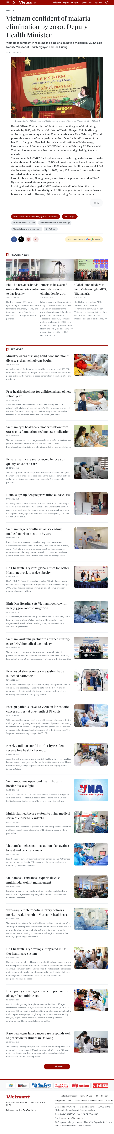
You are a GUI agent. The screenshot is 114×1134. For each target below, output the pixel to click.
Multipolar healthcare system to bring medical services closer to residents (38, 815)
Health (10, 10)
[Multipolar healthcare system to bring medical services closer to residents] (91, 822)
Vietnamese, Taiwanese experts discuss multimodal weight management (33, 880)
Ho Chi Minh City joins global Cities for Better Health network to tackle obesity (37, 570)
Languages (60, 1100)
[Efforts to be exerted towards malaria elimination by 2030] (57, 270)
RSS (96, 1095)
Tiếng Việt (57, 2)
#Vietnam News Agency (24, 222)
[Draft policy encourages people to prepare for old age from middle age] (91, 1000)
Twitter (21, 239)
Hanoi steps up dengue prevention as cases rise (38, 495)
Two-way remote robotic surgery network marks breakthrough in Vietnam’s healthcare (37, 912)
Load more (57, 1066)
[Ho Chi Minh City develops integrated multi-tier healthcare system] (91, 958)
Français (75, 2)
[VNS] (31, 1085)
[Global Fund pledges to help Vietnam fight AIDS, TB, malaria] (91, 270)
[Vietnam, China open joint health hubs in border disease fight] (91, 790)
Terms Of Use (86, 1095)
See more (17, 349)
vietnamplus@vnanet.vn (72, 1118)
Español (84, 2)
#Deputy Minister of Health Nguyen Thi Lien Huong (35, 216)
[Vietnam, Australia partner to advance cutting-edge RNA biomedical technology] (91, 648)
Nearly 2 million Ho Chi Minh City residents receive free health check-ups (36, 747)
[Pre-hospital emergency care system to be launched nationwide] (91, 680)
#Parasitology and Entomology (26, 228)
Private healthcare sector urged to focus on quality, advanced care (35, 461)
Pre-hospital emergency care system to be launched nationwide (35, 673)
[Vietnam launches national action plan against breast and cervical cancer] (91, 854)
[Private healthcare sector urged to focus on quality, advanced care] (91, 468)
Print (28, 239)
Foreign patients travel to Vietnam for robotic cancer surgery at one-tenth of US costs (37, 709)
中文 (91, 2)
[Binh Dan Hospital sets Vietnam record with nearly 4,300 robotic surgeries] (91, 612)
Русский (98, 2)
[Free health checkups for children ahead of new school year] (91, 400)
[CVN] (52, 1085)
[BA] (90, 1085)
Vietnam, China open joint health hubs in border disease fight (34, 783)
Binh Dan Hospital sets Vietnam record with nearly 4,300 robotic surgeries (36, 605)
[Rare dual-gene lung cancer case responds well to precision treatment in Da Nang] (91, 1042)
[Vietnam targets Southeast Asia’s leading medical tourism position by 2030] (91, 538)
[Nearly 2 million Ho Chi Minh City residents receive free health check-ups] (91, 754)
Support (104, 1095)
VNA (70, 1100)
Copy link (36, 239)
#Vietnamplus (69, 216)
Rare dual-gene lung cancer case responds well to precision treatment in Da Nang (38, 1035)
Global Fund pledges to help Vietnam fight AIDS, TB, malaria (90, 289)
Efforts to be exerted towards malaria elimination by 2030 (53, 289)
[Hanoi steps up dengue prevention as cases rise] (91, 503)
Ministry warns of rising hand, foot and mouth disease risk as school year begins (38, 358)
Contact (109, 1100)
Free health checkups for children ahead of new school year (38, 393)
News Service (81, 1100)
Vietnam (52, 228)
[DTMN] (70, 1085)
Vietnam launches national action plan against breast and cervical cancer (37, 847)
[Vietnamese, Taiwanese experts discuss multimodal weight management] (91, 886)
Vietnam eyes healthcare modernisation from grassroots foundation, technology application (38, 429)
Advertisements (96, 1100)
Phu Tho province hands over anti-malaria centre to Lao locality (22, 289)
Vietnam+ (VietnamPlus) (28, 2)
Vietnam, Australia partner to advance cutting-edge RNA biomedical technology (38, 641)
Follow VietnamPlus (76, 239)
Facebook (14, 239)
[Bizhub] (13, 1085)
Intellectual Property (68, 1095)
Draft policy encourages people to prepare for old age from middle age (37, 993)
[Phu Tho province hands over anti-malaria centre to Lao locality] (23, 270)
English (66, 2)
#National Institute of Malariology (55, 222)
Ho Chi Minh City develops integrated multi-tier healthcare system (37, 951)
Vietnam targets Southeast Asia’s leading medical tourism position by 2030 (34, 531)
